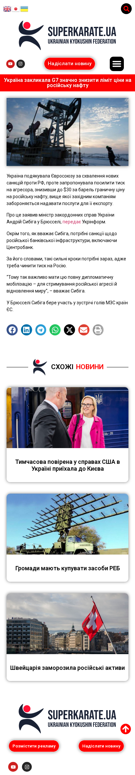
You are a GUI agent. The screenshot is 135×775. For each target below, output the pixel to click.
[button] (126, 8)
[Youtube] (10, 64)
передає (72, 221)
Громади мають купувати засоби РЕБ (67, 568)
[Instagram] (20, 64)
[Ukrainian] (24, 8)
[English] (7, 8)
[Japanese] (16, 8)
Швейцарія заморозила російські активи (67, 667)
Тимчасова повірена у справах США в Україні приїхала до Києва (67, 465)
